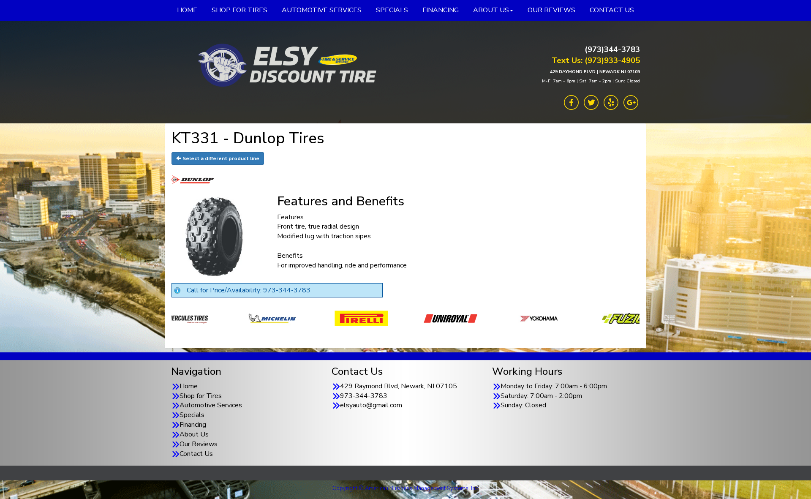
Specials (192, 415)
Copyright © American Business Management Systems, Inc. (405, 488)
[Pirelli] (259, 317)
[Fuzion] (527, 317)
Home (189, 386)
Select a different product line (220, 158)
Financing (193, 424)
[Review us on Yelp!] (611, 101)
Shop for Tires (201, 396)
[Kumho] (616, 317)
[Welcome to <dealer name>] (285, 65)
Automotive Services (211, 405)
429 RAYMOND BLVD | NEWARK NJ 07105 (595, 71)
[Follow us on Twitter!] (591, 101)
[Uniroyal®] (349, 317)
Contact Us (196, 453)
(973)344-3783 (612, 49)
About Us (194, 434)
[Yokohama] (438, 317)
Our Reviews (199, 444)
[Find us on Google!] (630, 101)
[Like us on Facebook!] (571, 101)
